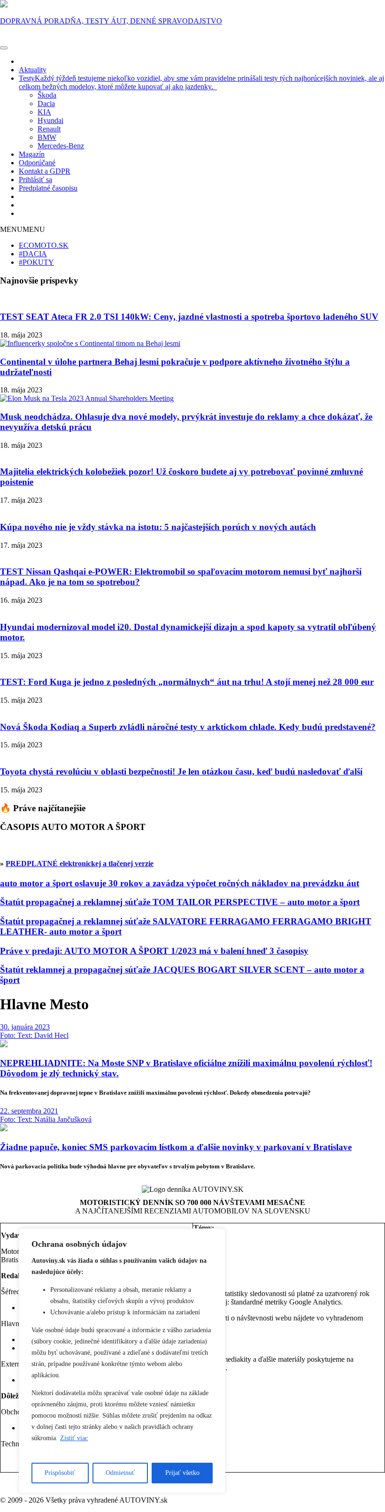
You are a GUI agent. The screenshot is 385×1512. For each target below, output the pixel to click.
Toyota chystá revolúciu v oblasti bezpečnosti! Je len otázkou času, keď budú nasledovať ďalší (181, 771)
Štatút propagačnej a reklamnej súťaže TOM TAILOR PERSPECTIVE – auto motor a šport (180, 902)
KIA (44, 112)
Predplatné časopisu (48, 188)
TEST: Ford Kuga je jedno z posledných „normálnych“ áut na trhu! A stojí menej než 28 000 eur (187, 682)
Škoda (47, 95)
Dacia (46, 103)
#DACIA (33, 254)
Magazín (32, 154)
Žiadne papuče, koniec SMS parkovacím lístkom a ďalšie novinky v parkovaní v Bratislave (176, 1147)
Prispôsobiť (60, 1472)
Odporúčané (37, 163)
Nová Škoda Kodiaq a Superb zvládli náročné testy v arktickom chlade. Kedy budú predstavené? (188, 727)
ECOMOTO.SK (44, 245)
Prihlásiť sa (35, 180)
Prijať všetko (182, 1472)
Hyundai (50, 120)
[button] (22, 229)
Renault (49, 129)
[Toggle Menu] (4, 47)
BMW (47, 137)
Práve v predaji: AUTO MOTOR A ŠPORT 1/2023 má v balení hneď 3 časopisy (154, 951)
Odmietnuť (120, 1472)
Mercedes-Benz (61, 146)
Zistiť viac (74, 1438)
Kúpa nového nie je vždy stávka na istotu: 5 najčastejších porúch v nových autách (158, 527)
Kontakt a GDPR (44, 171)
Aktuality (32, 70)
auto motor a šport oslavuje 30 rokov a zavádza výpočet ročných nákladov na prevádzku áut (179, 883)
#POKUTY (36, 262)
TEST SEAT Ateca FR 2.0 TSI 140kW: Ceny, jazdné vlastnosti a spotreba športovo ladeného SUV (189, 317)
